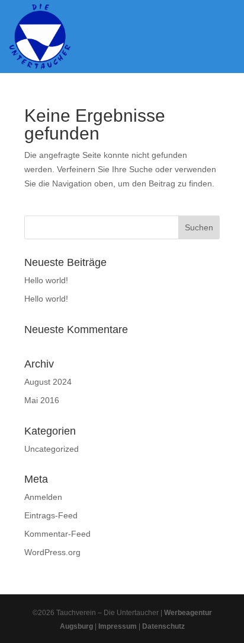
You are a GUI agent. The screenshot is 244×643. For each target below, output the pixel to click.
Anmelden (43, 497)
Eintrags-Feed (51, 515)
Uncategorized (51, 449)
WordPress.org (52, 552)
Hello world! (46, 280)
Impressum (117, 626)
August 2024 (48, 382)
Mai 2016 (41, 400)
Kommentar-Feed (57, 534)
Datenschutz (163, 626)
